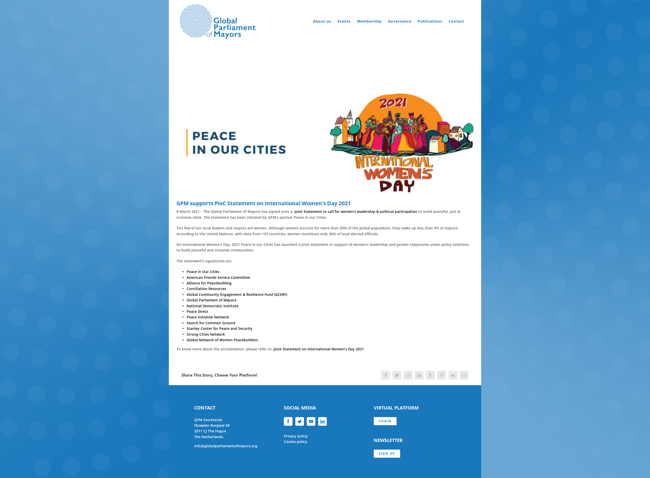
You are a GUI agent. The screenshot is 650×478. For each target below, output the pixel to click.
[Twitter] (299, 421)
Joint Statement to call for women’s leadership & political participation (356, 211)
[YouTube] (311, 421)
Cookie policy (295, 441)
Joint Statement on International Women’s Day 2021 (318, 349)
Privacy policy (296, 436)
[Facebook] (288, 421)
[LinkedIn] (322, 421)
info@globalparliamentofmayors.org (225, 445)
